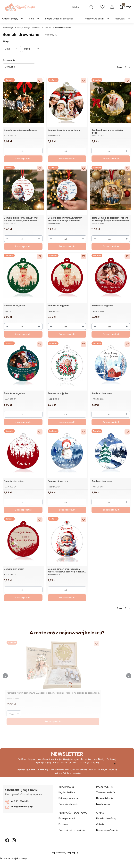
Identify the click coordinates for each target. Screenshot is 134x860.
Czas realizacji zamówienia (72, 830)
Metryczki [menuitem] (120, 18)
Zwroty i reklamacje (68, 804)
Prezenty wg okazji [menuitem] (94, 18)
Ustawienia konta (104, 798)
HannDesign (8, 27)
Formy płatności (67, 818)
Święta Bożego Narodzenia (29, 27)
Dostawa (63, 824)
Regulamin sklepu (67, 792)
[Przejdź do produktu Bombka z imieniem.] (110, 365)
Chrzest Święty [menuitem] (10, 18)
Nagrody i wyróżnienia (107, 830)
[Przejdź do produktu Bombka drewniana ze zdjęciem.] (67, 102)
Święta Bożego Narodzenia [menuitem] (59, 18)
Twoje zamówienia (105, 792)
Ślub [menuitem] (31, 18)
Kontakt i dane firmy (106, 818)
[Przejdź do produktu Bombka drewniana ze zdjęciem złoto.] (110, 102)
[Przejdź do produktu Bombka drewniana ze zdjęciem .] (23, 102)
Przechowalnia (103, 804)
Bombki (47, 27)
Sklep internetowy (63, 852)
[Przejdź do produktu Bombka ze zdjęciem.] (23, 277)
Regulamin (49, 770)
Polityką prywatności (71, 773)
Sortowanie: (9, 60)
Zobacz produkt (23, 158)
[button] (91, 7)
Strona (119, 67)
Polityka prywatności (69, 798)
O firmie (100, 824)
